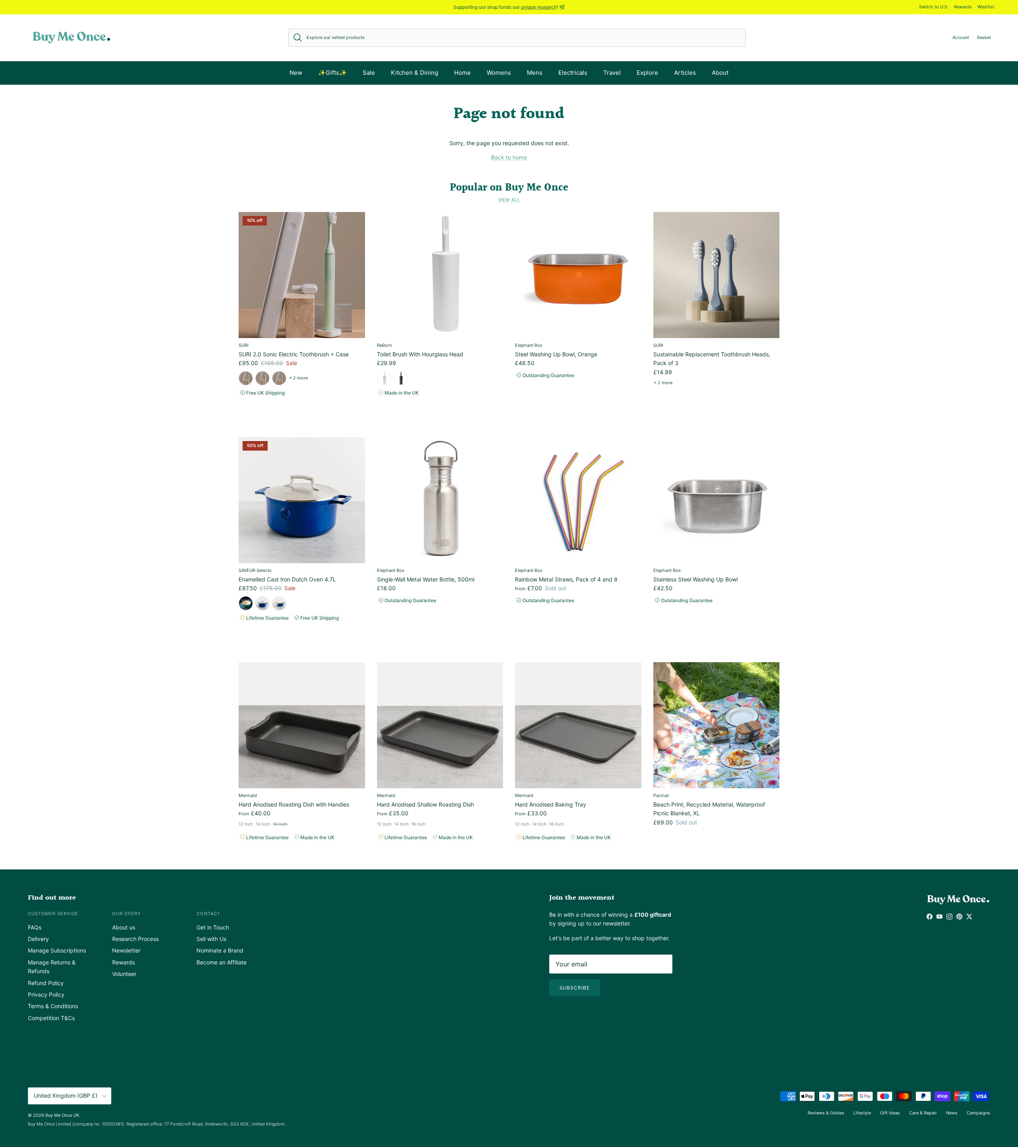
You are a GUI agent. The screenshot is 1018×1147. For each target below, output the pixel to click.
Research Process (135, 938)
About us (123, 927)
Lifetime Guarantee (267, 618)
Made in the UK (401, 393)
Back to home (509, 157)
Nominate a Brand (219, 950)
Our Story (126, 913)
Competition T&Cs (51, 1018)
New (295, 72)
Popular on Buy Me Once (509, 187)
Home (462, 72)
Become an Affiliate (221, 962)
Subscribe (575, 988)
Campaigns (978, 1113)
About (720, 72)
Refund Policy (46, 983)
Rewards (963, 7)
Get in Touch (212, 927)
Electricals (572, 72)
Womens (499, 72)
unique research (539, 7)
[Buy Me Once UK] (71, 37)
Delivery (38, 938)
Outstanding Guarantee (547, 375)
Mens (534, 72)
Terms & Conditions (53, 1006)
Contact (208, 913)
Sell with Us (211, 938)
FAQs (34, 927)
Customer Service (53, 913)
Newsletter (126, 950)
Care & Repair (923, 1113)
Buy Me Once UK (62, 1115)
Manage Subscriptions (57, 950)
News (952, 1113)
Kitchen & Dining (414, 72)
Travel (612, 72)
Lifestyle (862, 1113)
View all (509, 199)
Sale (369, 72)
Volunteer (124, 973)
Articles (685, 72)
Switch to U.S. (933, 7)
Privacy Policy (46, 994)
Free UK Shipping (265, 393)
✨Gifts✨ (332, 72)
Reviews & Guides (826, 1113)
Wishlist (985, 7)
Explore (647, 72)
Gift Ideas (890, 1113)
